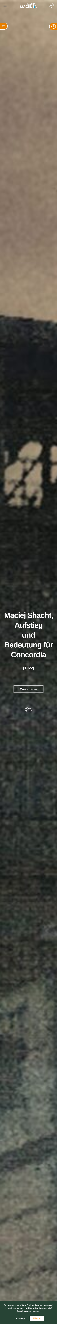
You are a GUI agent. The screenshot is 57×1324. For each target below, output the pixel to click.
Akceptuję (20, 1318)
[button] (51, 5)
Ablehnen (37, 1318)
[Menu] (5, 5)
